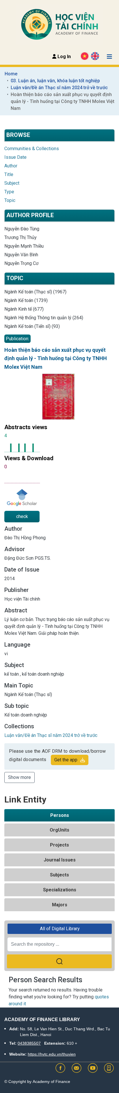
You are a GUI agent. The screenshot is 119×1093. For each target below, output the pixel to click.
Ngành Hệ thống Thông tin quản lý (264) (43, 317)
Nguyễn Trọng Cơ (21, 263)
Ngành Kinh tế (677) (24, 309)
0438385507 (29, 1043)
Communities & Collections (31, 148)
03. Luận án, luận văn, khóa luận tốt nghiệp (55, 80)
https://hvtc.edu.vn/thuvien (52, 1054)
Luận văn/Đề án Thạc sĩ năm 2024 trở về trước (59, 87)
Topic (9, 200)
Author (10, 166)
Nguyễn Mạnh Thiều (24, 246)
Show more (19, 777)
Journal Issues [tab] (60, 860)
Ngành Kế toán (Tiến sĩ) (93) (32, 326)
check (22, 516)
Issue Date (15, 157)
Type (9, 191)
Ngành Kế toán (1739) (26, 300)
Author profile (30, 215)
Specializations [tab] (59, 890)
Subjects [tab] (59, 875)
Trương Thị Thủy (20, 237)
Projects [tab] (59, 845)
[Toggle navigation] (109, 56)
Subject (11, 183)
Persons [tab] (59, 815)
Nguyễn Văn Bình (21, 254)
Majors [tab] (59, 904)
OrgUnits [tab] (59, 830)
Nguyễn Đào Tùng (21, 229)
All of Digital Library (60, 928)
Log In (63, 56)
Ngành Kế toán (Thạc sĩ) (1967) (35, 292)
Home (11, 74)
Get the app (65, 760)
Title (8, 174)
